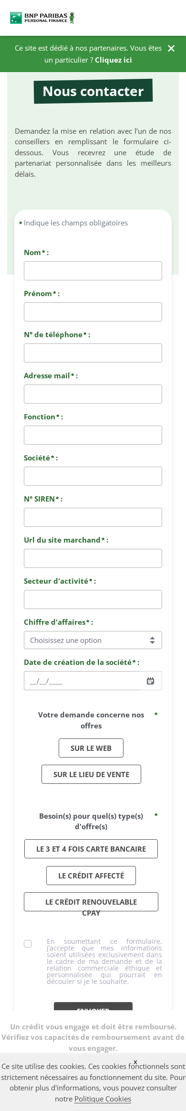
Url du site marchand (62, 540)
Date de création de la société (78, 662)
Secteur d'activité (56, 581)
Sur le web (91, 748)
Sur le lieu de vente (91, 774)
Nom (32, 252)
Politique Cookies (102, 1098)
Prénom (38, 293)
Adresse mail (47, 375)
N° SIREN (39, 498)
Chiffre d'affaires (54, 622)
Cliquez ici (113, 59)
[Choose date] (150, 681)
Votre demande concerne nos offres (91, 720)
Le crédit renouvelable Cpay (91, 904)
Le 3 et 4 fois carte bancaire (91, 849)
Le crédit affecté (91, 875)
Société (37, 457)
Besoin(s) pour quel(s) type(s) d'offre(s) (91, 821)
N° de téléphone (53, 334)
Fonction (39, 416)
